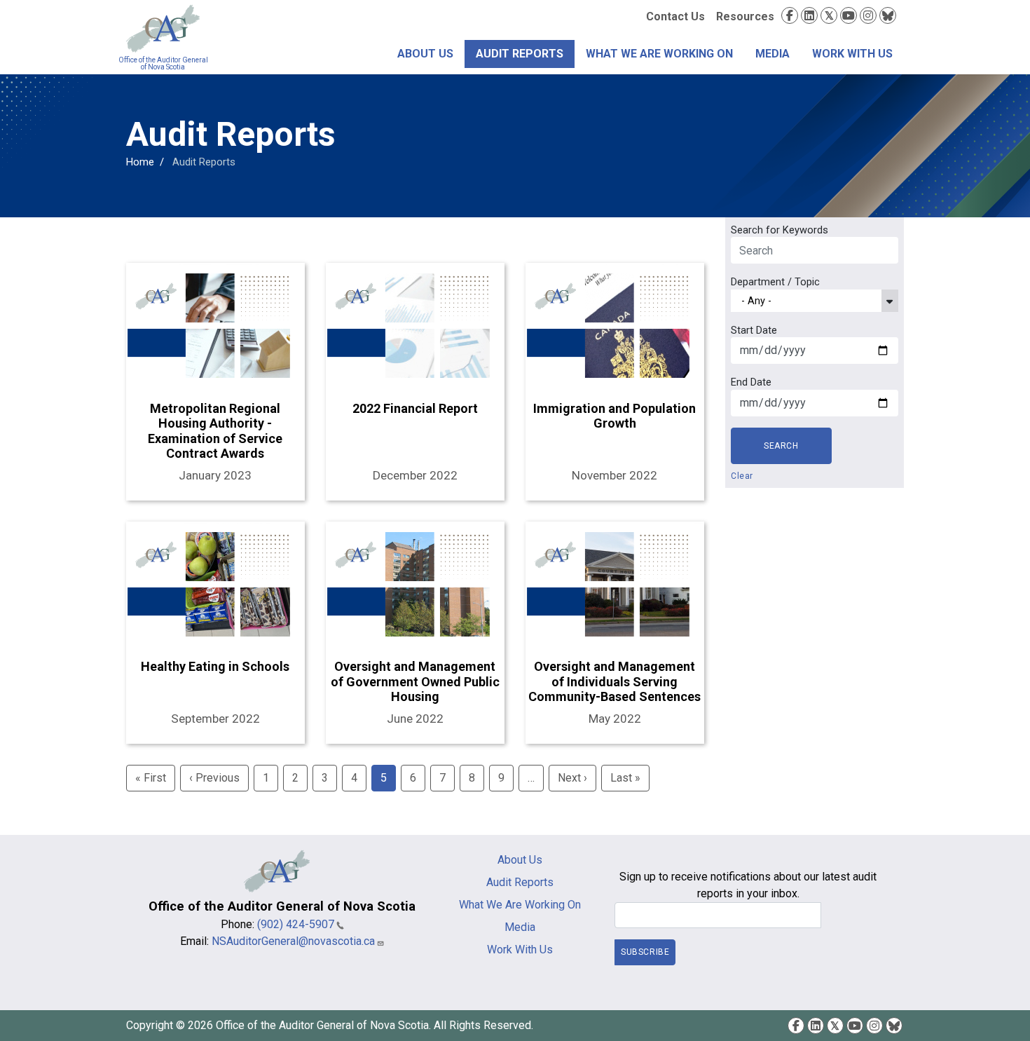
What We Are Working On (659, 53)
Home (140, 162)
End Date (751, 382)
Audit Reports (519, 53)
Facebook (789, 15)
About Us (425, 53)
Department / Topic (775, 281)
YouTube (848, 15)
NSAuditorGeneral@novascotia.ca (293, 941)
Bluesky (887, 15)
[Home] (163, 29)
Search (781, 446)
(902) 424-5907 (295, 924)
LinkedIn (809, 15)
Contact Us (675, 16)
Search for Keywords (779, 230)
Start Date (754, 330)
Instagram (868, 15)
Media (772, 53)
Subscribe (645, 952)
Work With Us (852, 53)
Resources (745, 16)
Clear (742, 476)
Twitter (828, 15)
